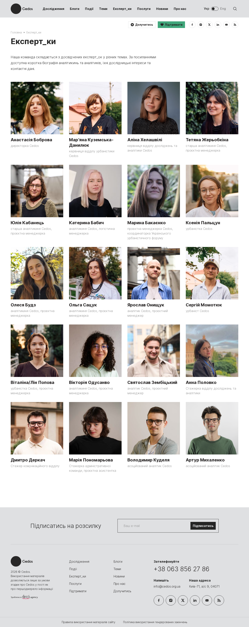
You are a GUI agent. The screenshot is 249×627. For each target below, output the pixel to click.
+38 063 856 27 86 (181, 569)
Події (89, 9)
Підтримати (77, 591)
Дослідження (53, 9)
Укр (206, 8)
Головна (16, 32)
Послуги (144, 9)
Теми (103, 9)
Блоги (74, 9)
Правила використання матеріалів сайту (89, 622)
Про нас (180, 9)
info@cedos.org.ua (167, 586)
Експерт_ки (122, 9)
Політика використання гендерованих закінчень (155, 622)
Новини (162, 9)
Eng (223, 8)
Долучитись (122, 591)
